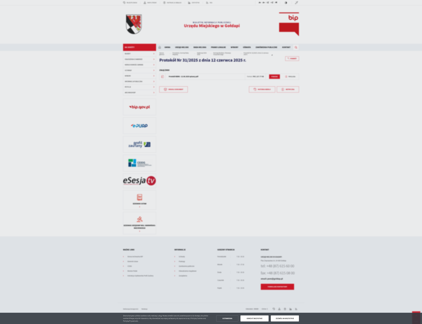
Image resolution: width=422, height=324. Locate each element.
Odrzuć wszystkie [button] (254, 318)
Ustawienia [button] (227, 318)
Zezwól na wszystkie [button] (285, 318)
